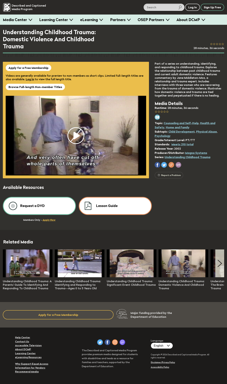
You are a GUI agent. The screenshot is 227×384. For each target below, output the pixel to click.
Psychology (162, 136)
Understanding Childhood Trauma (187, 157)
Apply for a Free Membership (28, 68)
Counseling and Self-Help (181, 123)
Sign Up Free (212, 7)
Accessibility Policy (160, 367)
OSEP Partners (151, 19)
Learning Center (53, 19)
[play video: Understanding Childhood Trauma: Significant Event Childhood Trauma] (131, 276)
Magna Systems (196, 153)
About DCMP (188, 19)
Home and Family (177, 127)
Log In (30, 79)
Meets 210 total (182, 144)
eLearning (89, 19)
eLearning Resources (28, 357)
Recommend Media (27, 371)
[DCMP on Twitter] (100, 342)
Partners (118, 19)
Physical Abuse (206, 131)
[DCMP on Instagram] (115, 342)
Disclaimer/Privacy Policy (163, 362)
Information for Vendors (30, 367)
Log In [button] (192, 7)
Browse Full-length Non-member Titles (35, 87)
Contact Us (22, 341)
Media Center (15, 19)
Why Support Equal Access (31, 363)
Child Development (181, 131)
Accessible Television (28, 345)
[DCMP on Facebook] (107, 342)
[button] (157, 165)
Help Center (22, 337)
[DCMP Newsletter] (122, 342)
